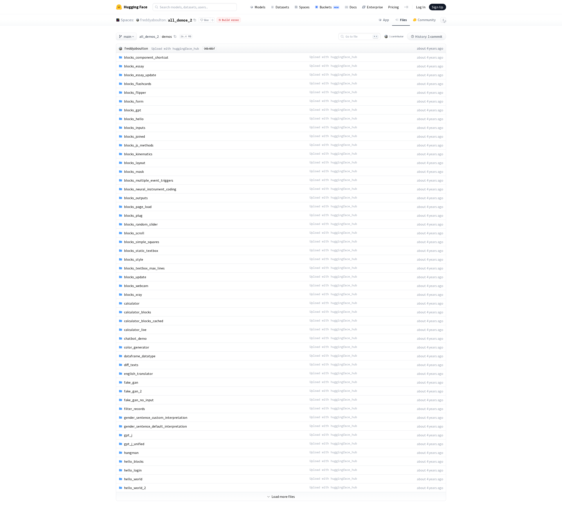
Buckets (329, 7)
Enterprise (375, 7)
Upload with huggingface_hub (175, 49)
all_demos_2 (180, 20)
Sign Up (437, 7)
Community (427, 20)
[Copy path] (175, 36)
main (127, 36)
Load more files (283, 496)
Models (260, 7)
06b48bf (209, 49)
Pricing (393, 7)
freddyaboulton (153, 19)
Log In (420, 7)
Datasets (282, 7)
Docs (353, 7)
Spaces (304, 7)
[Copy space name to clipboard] (194, 20)
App (386, 20)
